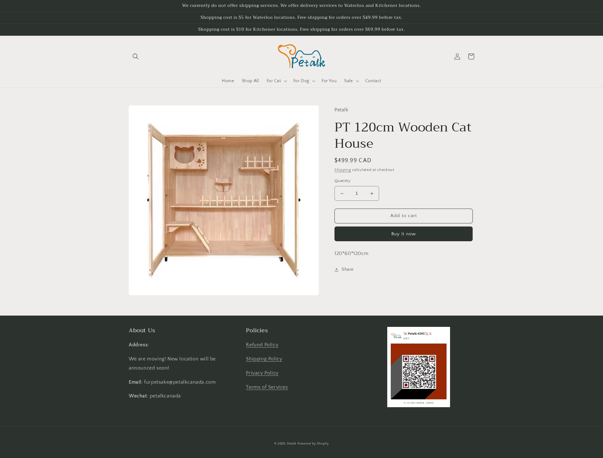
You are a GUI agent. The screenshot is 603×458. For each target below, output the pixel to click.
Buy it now (403, 234)
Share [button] (348, 269)
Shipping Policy (264, 359)
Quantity (342, 181)
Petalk (291, 443)
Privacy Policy (262, 373)
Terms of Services (267, 387)
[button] (136, 56)
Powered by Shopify (313, 443)
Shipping (342, 170)
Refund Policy (262, 345)
